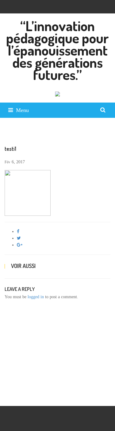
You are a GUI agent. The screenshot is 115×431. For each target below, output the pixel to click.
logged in (36, 297)
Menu (22, 110)
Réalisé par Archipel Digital (29, 396)
